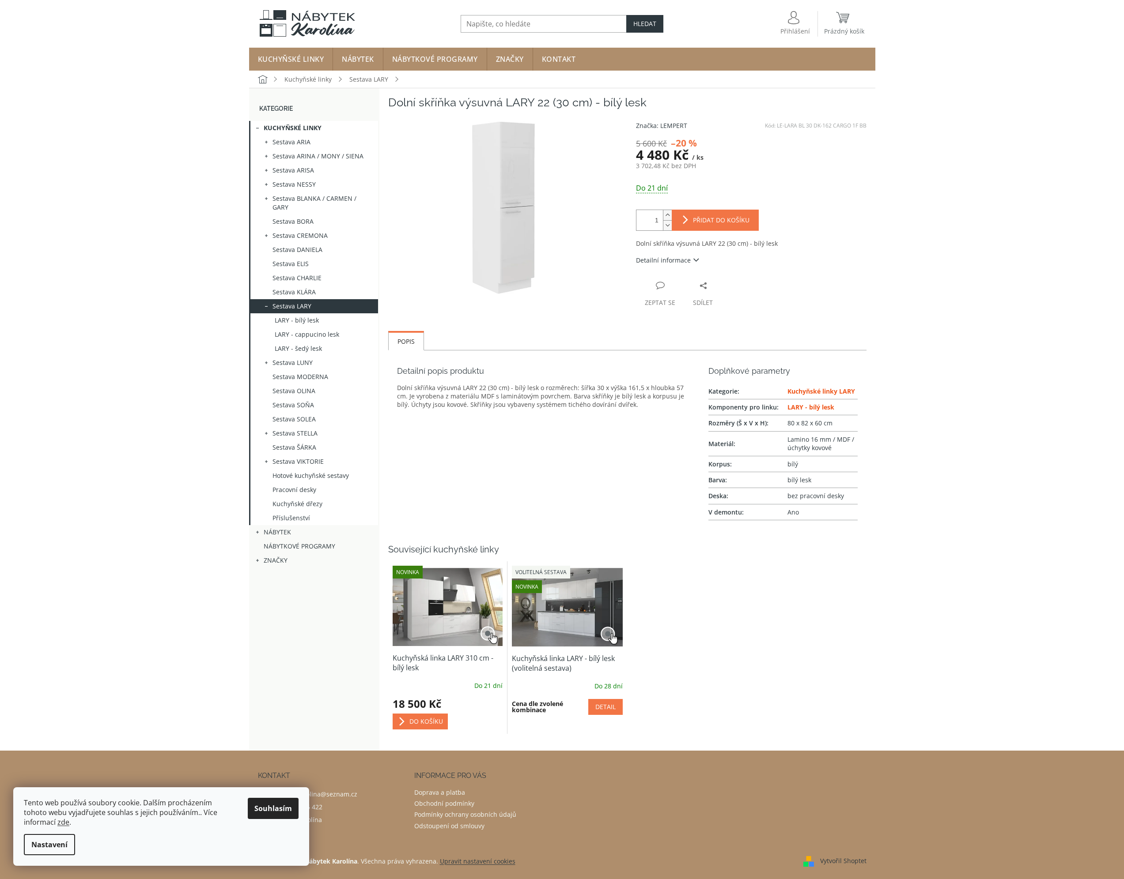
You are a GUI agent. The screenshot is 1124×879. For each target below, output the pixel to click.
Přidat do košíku (721, 220)
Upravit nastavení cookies (477, 861)
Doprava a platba (439, 792)
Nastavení (49, 844)
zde (63, 822)
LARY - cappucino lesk (307, 334)
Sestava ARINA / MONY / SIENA (317, 156)
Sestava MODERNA (300, 376)
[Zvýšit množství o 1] (667, 215)
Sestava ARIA (291, 142)
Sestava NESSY (294, 184)
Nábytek (277, 532)
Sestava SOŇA (293, 405)
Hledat (644, 23)
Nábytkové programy (299, 546)
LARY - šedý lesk (298, 348)
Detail (605, 706)
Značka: (661, 125)
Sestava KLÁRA (294, 292)
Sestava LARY (291, 306)
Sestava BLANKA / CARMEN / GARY (314, 202)
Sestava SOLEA (294, 419)
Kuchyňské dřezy (297, 504)
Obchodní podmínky (444, 803)
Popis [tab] (406, 341)
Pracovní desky (294, 489)
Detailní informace (663, 260)
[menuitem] (291, 59)
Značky (276, 560)
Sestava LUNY (292, 362)
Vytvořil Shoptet (843, 860)
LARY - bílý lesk (297, 320)
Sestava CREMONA (300, 235)
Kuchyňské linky (293, 128)
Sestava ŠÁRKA (294, 447)
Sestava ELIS (290, 263)
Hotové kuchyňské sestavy (310, 475)
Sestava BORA (293, 221)
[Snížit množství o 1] (667, 225)
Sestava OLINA (293, 391)
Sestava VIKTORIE (298, 461)
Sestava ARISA (293, 170)
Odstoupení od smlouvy (449, 826)
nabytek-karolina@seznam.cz (314, 794)
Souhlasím (273, 808)
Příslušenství (291, 518)
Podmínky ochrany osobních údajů (465, 814)
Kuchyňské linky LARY (821, 391)
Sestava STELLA (295, 433)
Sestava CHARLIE (297, 278)
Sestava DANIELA (297, 249)
